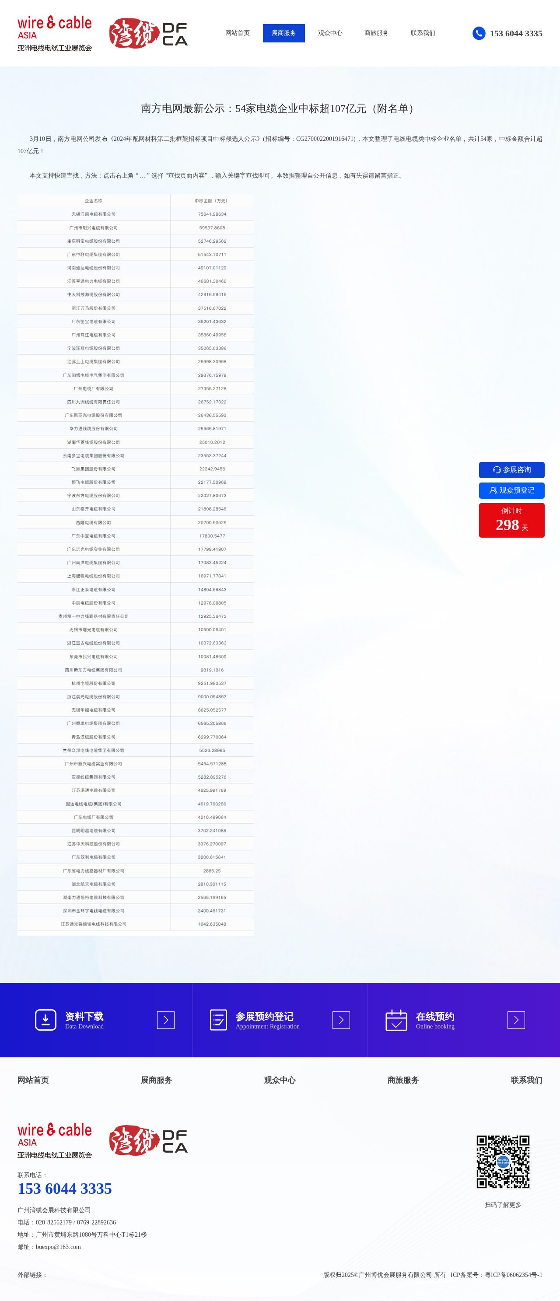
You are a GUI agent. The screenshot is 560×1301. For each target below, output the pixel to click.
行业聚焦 (164, 52)
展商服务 (284, 33)
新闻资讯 (132, 52)
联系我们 (423, 33)
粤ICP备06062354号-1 (513, 1275)
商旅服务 (376, 33)
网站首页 (237, 33)
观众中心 (330, 33)
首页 (75, 52)
